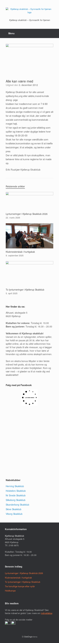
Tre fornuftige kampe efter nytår (20, 586)
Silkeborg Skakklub (15, 500)
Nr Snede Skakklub (16, 495)
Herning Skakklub (15, 486)
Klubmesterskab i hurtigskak (18, 577)
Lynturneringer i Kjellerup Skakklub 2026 (24, 573)
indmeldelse (46, 613)
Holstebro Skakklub (16, 490)
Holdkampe (10, 590)
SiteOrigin (28, 636)
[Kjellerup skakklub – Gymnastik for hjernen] (29, 10)
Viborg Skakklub (14, 513)
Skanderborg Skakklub (17, 504)
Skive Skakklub (13, 509)
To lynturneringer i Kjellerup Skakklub (22, 581)
